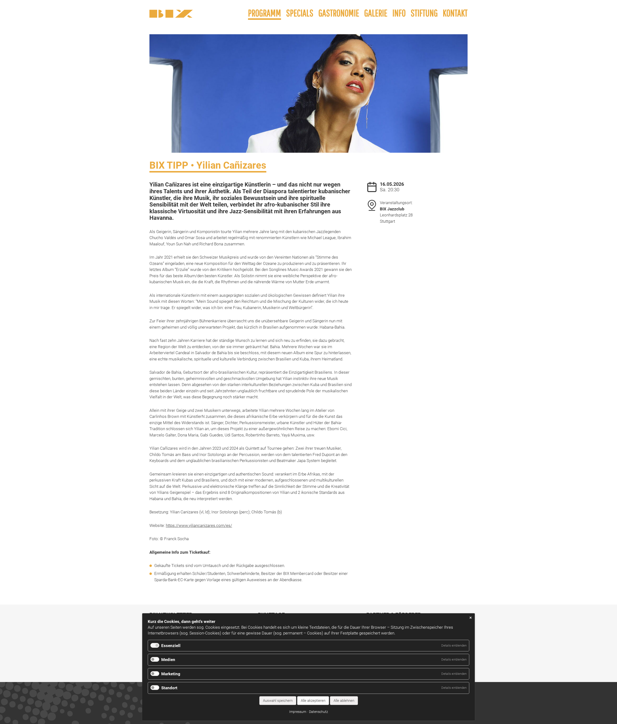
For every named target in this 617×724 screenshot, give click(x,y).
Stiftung (424, 12)
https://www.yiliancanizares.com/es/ (199, 525)
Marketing (170, 673)
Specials (299, 12)
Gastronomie (338, 12)
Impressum (297, 712)
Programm (264, 12)
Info (399, 12)
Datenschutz (318, 712)
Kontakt (455, 12)
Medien (168, 659)
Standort (169, 687)
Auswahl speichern (278, 700)
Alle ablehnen (344, 700)
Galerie (375, 12)
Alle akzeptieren (313, 700)
